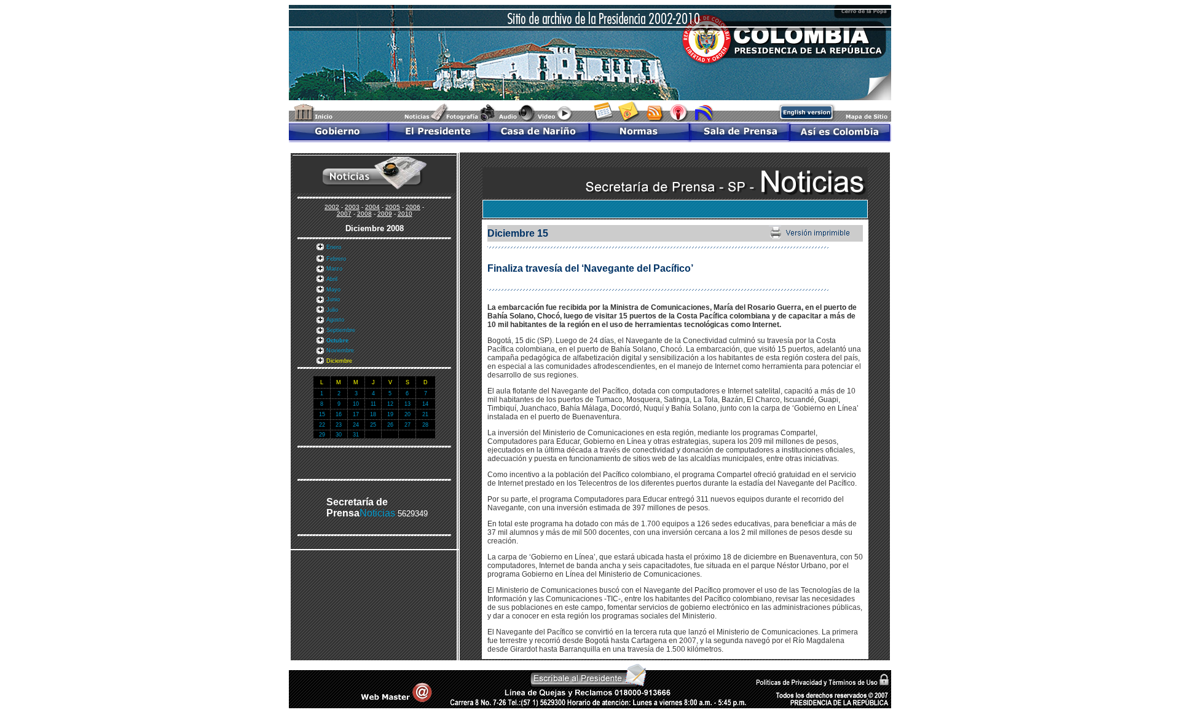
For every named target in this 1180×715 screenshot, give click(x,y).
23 (339, 425)
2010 (405, 213)
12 (390, 404)
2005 (392, 206)
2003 (352, 206)
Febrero (336, 259)
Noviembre (340, 350)
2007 (344, 213)
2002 (331, 206)
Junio (333, 299)
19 (390, 414)
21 (425, 414)
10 (356, 404)
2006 (413, 206)
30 (339, 435)
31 (356, 435)
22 (322, 425)
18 (373, 414)
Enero (333, 247)
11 (373, 404)
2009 (384, 213)
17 (356, 414)
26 (390, 425)
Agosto (335, 320)
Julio (332, 310)
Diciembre (339, 361)
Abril (331, 279)
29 (322, 435)
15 (322, 414)
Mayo (333, 289)
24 (356, 425)
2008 (364, 213)
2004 (372, 206)
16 (339, 414)
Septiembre (340, 330)
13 (407, 404)
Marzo (334, 269)
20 (407, 414)
